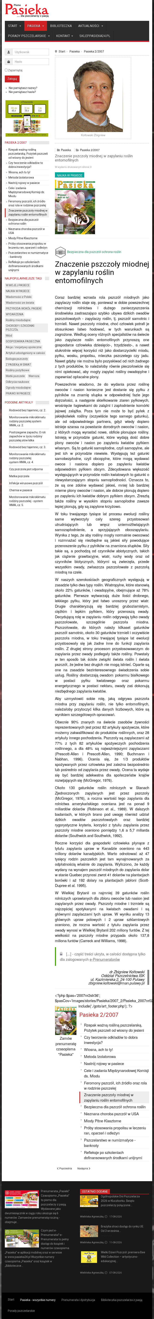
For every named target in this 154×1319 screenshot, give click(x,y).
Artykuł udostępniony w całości (25, 353)
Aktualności (89, 26)
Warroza (33, 376)
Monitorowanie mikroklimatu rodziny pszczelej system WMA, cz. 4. (27, 458)
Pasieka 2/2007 (94, 51)
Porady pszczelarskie (27, 36)
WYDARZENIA (14, 314)
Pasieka (34, 26)
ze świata (106, 1235)
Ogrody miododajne (18, 387)
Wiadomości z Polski (18, 296)
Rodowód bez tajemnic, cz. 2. (27, 410)
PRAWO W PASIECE (18, 393)
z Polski (84, 1210)
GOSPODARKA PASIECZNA (23, 341)
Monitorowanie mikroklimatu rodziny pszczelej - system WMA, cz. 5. (27, 501)
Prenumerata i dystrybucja (78, 1300)
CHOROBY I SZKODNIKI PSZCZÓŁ (20, 327)
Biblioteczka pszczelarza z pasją (121, 1300)
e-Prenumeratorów (105, 959)
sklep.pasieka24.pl (94, 36)
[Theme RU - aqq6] (27, 10)
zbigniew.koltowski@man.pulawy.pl (116, 982)
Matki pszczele (15, 376)
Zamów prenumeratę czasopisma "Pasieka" (66, 1046)
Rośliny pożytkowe (17, 370)
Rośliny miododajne (18, 320)
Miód (9, 335)
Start (13, 26)
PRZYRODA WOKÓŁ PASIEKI (23, 308)
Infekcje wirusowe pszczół (26, 483)
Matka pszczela (19, 476)
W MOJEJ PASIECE (18, 285)
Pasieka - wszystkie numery (38, 1300)
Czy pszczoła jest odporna (26, 469)
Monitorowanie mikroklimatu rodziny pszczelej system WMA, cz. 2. (27, 421)
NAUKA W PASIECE (69, 175)
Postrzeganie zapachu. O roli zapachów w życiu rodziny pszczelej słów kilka (27, 436)
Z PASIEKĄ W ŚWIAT (18, 364)
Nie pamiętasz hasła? (22, 92)
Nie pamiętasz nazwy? (23, 88)
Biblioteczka (61, 26)
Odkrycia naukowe (17, 381)
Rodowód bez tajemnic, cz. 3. (27, 447)
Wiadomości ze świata (20, 302)
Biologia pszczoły (17, 358)
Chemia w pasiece (20, 490)
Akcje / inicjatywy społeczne (24, 347)
